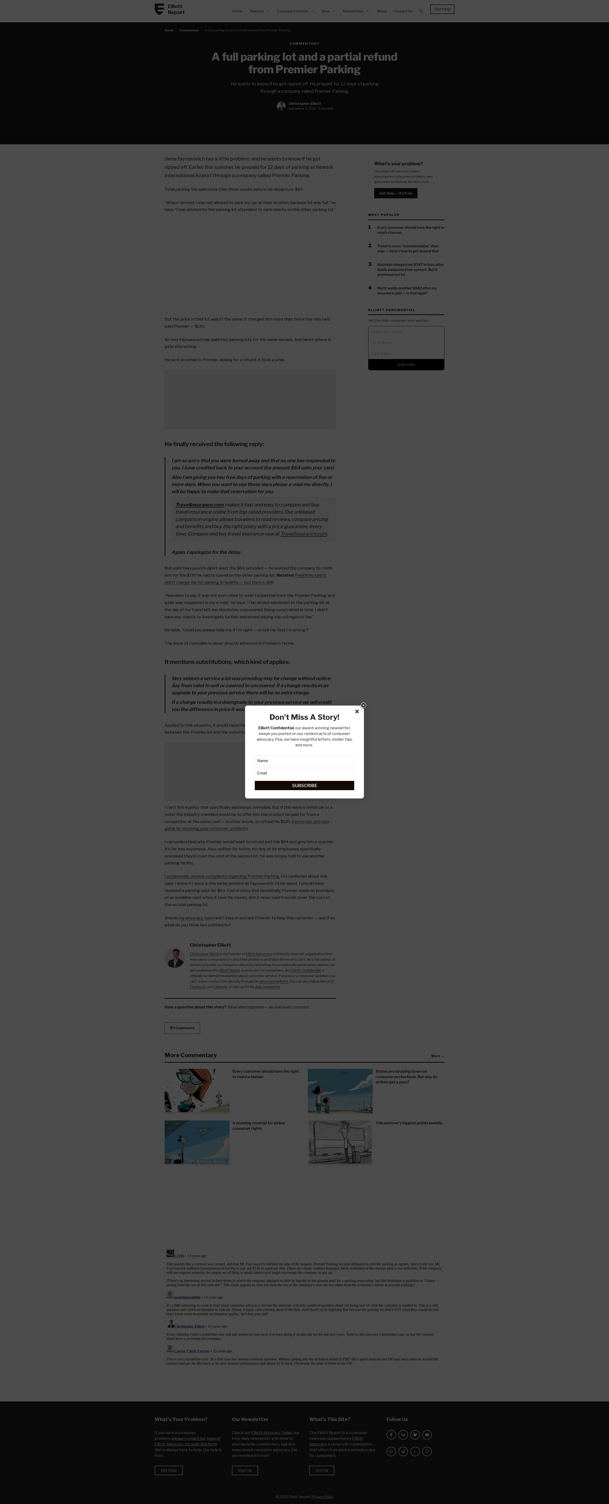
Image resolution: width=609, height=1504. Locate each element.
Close (363, 705)
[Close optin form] (358, 712)
